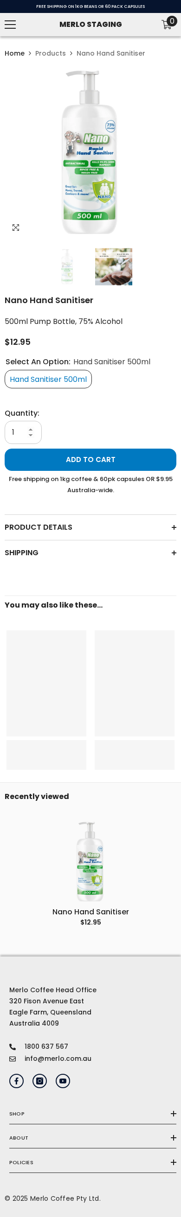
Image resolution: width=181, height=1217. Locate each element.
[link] (46, 749)
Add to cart (91, 459)
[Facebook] (16, 1081)
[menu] (10, 24)
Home (15, 53)
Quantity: (22, 413)
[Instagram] (39, 1081)
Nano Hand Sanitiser (90, 912)
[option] (90, 153)
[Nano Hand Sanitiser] (90, 862)
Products (50, 53)
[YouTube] (63, 1081)
